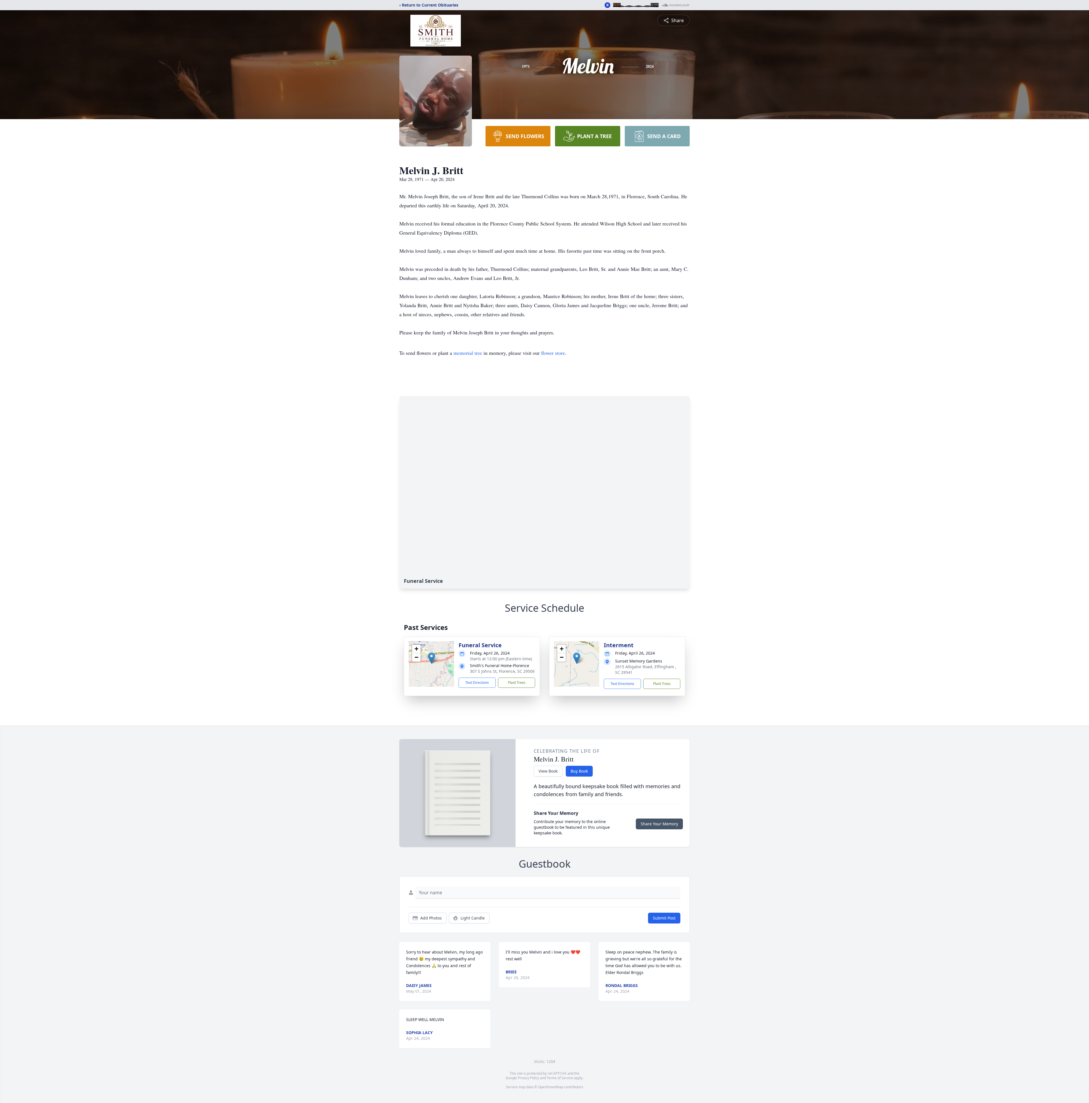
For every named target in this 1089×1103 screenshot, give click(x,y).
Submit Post (664, 918)
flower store (553, 352)
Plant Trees (516, 682)
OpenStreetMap (550, 1087)
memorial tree (467, 352)
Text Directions (477, 682)
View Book (548, 771)
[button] (431, 658)
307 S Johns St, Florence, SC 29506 (502, 671)
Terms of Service (560, 1077)
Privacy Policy (528, 1077)
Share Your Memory (659, 823)
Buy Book (579, 771)
